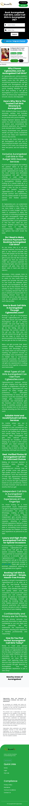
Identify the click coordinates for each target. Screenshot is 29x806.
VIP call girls (6, 564)
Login (24, 5)
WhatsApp (15, 60)
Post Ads (6, 773)
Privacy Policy (8, 785)
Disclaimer (7, 787)
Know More (8, 760)
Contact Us (7, 792)
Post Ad (24, 2)
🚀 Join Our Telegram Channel (14, 41)
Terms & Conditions (10, 790)
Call (22, 60)
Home (6, 768)
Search (14, 34)
